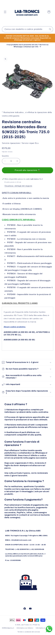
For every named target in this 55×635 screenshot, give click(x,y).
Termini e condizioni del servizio (29, 632)
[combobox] (27, 29)
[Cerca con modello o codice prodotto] (50, 29)
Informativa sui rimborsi (25, 628)
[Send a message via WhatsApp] (49, 629)
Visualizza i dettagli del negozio (18, 186)
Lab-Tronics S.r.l (27, 625)
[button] (5, 12)
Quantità (5, 156)
